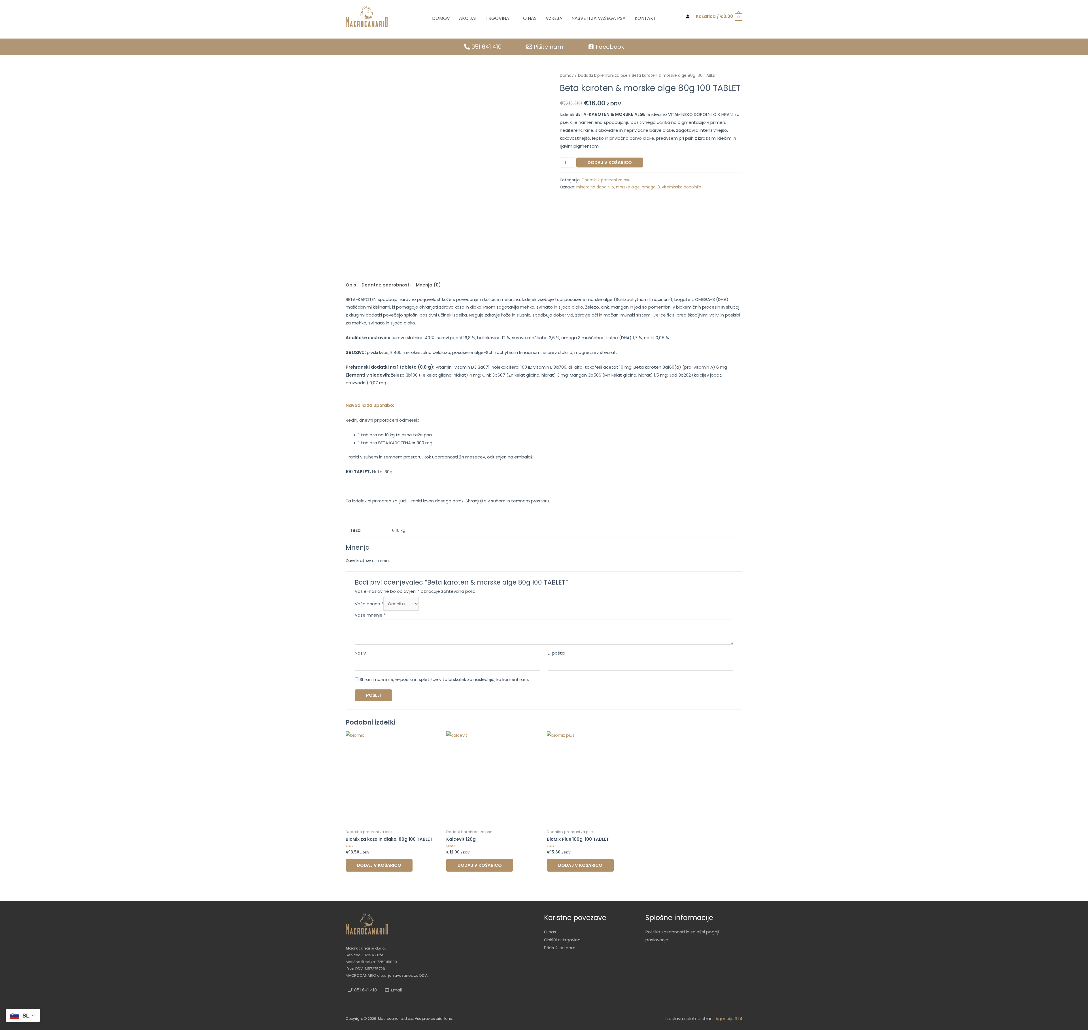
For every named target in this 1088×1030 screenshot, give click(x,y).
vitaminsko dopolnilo (681, 187)
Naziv (360, 653)
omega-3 (651, 187)
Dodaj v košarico (610, 162)
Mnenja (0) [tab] (428, 285)
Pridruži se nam (559, 948)
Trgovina (497, 18)
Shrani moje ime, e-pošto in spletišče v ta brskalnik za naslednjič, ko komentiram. (444, 679)
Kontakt (645, 18)
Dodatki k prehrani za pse (603, 75)
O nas (530, 18)
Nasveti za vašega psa (598, 18)
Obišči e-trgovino (562, 940)
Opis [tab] (351, 285)
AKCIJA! (468, 18)
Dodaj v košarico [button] (379, 865)
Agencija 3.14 (728, 1018)
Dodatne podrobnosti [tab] (386, 285)
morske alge (628, 187)
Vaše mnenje (370, 615)
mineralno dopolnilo (595, 187)
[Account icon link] (688, 16)
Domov (441, 18)
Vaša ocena (369, 604)
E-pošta (556, 653)
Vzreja (554, 18)
